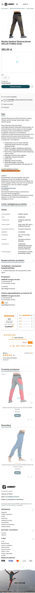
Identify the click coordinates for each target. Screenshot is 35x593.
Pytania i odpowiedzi (6, 553)
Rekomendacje (5, 543)
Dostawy (3, 533)
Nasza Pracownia (5, 549)
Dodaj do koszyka (15, 86)
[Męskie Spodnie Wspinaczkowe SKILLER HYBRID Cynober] (17, 389)
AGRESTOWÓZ (5, 547)
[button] (4, 334)
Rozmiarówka (5, 522)
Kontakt (3, 555)
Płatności (3, 535)
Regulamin (4, 512)
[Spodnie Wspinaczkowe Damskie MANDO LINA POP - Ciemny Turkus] (17, 446)
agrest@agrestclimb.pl (8, 288)
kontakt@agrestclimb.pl (8, 188)
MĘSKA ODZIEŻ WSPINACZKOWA (17, 8)
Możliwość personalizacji (7, 524)
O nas (2, 541)
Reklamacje (4, 518)
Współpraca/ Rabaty (6, 520)
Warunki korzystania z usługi (13, 505)
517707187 (4, 287)
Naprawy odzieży (5, 526)
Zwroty (3, 516)
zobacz (17, 415)
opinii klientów (9, 322)
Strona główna (4, 8)
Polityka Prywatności (6, 514)
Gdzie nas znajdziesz (6, 545)
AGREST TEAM (5, 551)
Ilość (2, 75)
